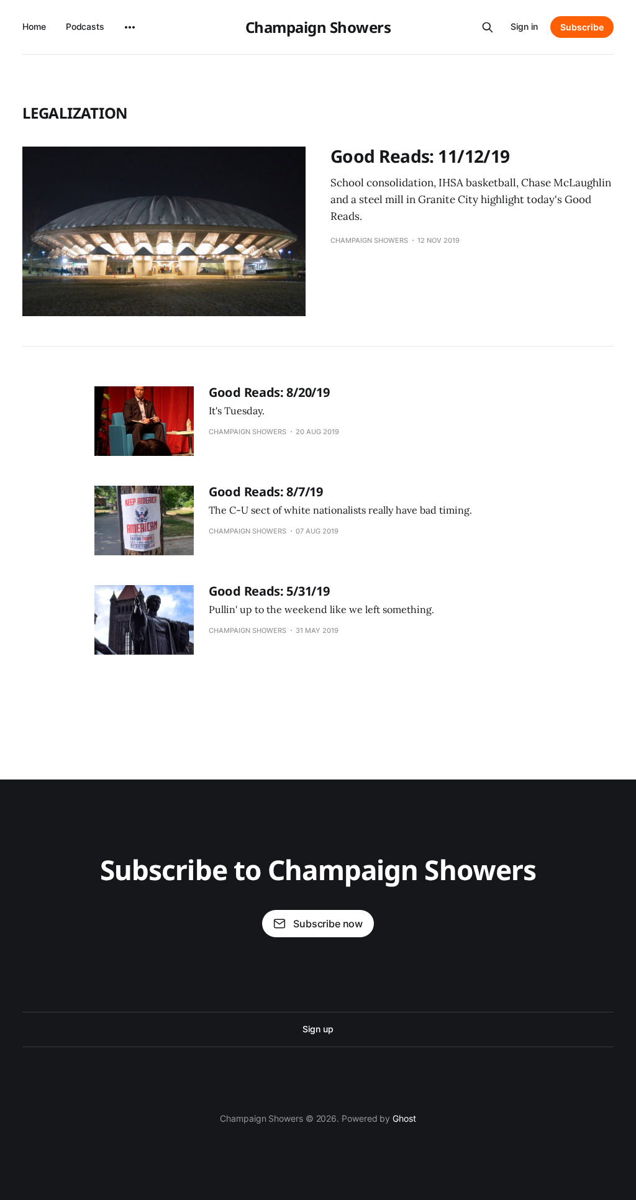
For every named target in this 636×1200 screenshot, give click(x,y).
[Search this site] (487, 27)
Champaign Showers (318, 27)
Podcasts (85, 26)
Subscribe (582, 27)
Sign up (317, 1029)
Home (34, 26)
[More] (129, 27)
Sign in (524, 26)
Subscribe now (328, 923)
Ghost (404, 1118)
